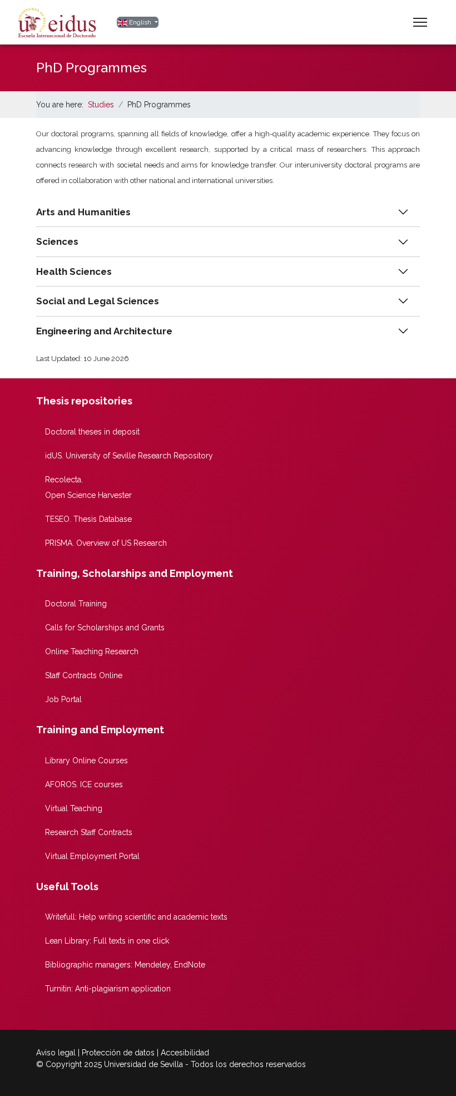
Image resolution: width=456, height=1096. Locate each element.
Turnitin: (108, 988)
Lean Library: (107, 940)
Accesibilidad (185, 1052)
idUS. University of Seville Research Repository (129, 455)
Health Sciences (74, 271)
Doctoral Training (76, 603)
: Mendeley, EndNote (125, 964)
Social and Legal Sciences (97, 301)
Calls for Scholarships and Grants (105, 627)
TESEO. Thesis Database (88, 519)
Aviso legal (56, 1052)
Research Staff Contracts (88, 832)
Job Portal (63, 699)
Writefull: (136, 916)
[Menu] (420, 22)
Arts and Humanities (83, 212)
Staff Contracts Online (83, 675)
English (140, 22)
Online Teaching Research (91, 651)
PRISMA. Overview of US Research (106, 543)
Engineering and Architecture (104, 331)
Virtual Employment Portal (92, 856)
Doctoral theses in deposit (92, 431)
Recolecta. (64, 479)
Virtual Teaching (73, 808)
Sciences (57, 241)
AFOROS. (84, 784)
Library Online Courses (86, 760)
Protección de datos (118, 1052)
